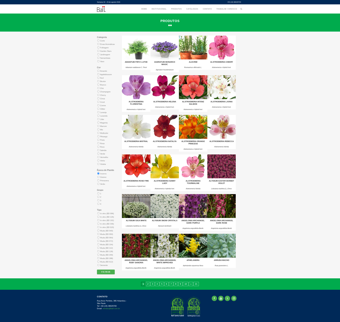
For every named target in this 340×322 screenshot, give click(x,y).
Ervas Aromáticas (107, 44)
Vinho (102, 161)
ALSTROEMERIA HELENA (164, 102)
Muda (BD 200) (106, 255)
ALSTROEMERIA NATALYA (165, 141)
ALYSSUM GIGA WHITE (136, 220)
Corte (102, 41)
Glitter (102, 109)
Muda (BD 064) (106, 238)
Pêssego (103, 136)
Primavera (104, 181)
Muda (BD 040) (106, 231)
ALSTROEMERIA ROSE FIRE (136, 181)
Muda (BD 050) (106, 234)
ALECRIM (193, 62)
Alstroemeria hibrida (136, 147)
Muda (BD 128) (106, 251)
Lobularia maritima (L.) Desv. (221, 189)
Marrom (103, 126)
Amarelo (103, 71)
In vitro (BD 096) (107, 213)
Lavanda (103, 116)
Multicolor (104, 133)
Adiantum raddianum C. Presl (136, 67)
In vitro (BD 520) (107, 227)
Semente (104, 265)
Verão (102, 184)
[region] (34, 301)
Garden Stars (105, 51)
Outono (103, 177)
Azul (102, 78)
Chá (102, 88)
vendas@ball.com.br (111, 308)
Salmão (103, 150)
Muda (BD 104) (106, 244)
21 (196, 284)
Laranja (103, 112)
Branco (103, 85)
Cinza (102, 99)
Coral (102, 102)
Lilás (102, 119)
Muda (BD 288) (106, 258)
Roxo (102, 147)
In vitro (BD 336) (107, 224)
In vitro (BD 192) (107, 220)
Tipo (99, 210)
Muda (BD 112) (106, 248)
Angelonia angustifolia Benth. (193, 228)
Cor (99, 67)
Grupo (100, 190)
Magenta (104, 123)
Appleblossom (106, 74)
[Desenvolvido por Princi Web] (241, 316)
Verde (102, 154)
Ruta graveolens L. (221, 266)
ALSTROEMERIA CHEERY (221, 62)
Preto (102, 140)
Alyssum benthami (164, 226)
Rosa (102, 143)
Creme (103, 105)
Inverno (103, 174)
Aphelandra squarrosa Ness (193, 266)
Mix (101, 130)
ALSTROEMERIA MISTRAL (136, 141)
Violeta (103, 164)
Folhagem (104, 48)
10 (185, 284)
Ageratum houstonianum (165, 70)
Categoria (102, 37)
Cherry (103, 95)
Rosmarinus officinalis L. (193, 67)
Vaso (102, 61)
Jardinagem (105, 54)
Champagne (105, 92)
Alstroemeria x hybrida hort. (165, 189)
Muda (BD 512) (106, 262)
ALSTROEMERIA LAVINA (222, 102)
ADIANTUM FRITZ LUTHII (136, 62)
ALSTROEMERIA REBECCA (221, 141)
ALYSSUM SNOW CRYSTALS (164, 220)
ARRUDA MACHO (221, 260)
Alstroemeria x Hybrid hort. (221, 67)
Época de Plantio (105, 170)
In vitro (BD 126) (107, 217)
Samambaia (105, 58)
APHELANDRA (193, 260)
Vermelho (104, 157)
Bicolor (103, 81)
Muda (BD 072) (106, 241)
